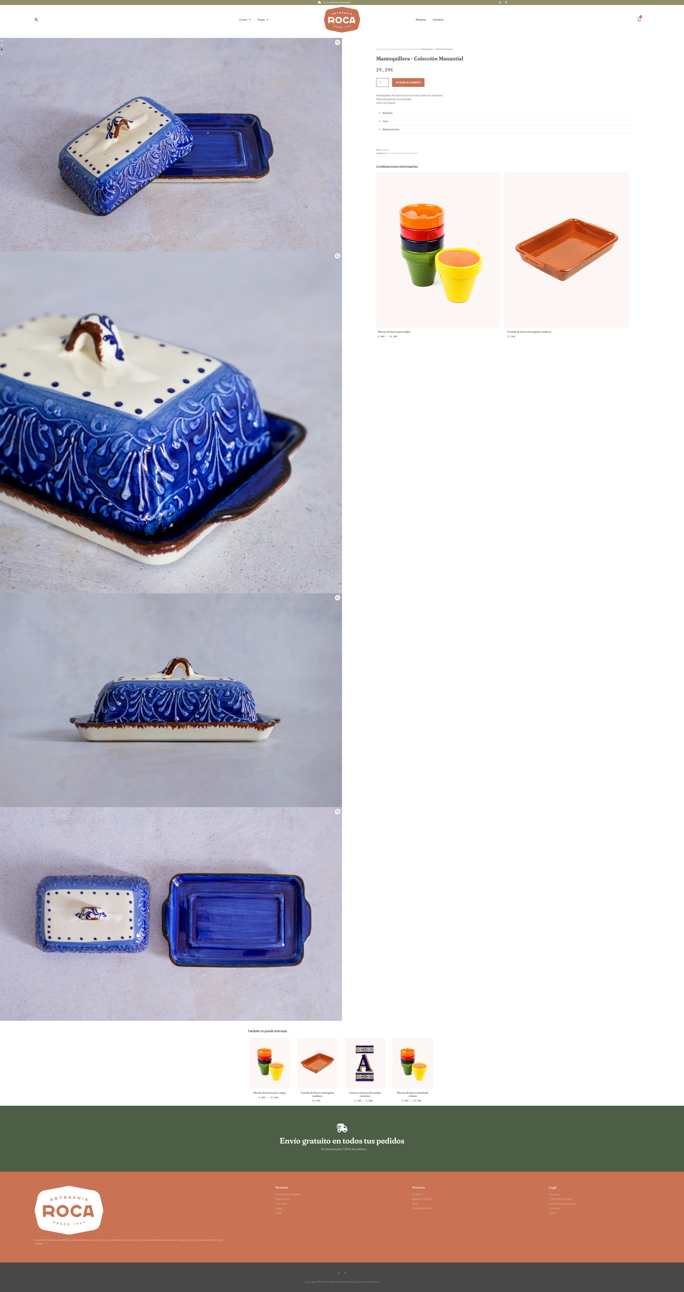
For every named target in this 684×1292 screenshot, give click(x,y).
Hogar (261, 19)
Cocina (243, 19)
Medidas (387, 113)
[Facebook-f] (506, 2)
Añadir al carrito (408, 82)
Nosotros (421, 19)
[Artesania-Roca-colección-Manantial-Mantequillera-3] (171, 700)
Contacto (438, 19)
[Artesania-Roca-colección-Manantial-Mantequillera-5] (171, 422)
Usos (385, 121)
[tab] (504, 113)
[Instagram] (500, 2)
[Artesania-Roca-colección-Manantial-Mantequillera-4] (171, 914)
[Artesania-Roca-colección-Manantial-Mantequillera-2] (171, 144)
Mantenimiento (390, 129)
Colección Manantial (410, 49)
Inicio (378, 49)
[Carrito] (639, 19)
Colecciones (395, 49)
